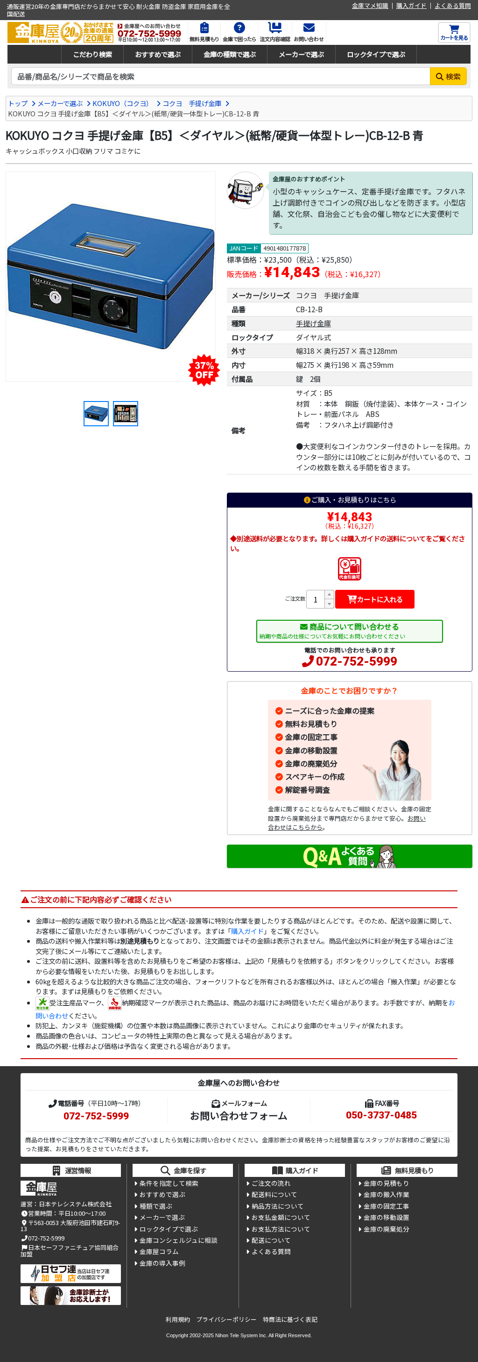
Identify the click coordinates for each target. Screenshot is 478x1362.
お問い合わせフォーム (239, 1115)
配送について (271, 1240)
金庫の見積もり (386, 1183)
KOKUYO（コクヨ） (122, 103)
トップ (18, 103)
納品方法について (278, 1206)
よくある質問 (453, 6)
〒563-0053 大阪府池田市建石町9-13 (70, 1225)
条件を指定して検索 (169, 1183)
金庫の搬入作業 (386, 1194)
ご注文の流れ (271, 1183)
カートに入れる (380, 599)
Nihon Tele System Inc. (241, 1335)
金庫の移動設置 (311, 750)
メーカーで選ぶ (301, 54)
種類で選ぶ (156, 1206)
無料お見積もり (311, 723)
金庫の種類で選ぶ (230, 54)
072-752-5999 (356, 661)
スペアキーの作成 (314, 776)
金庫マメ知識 (370, 6)
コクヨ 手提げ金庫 (191, 103)
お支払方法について (281, 1228)
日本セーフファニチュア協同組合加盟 (70, 1250)
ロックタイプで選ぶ (376, 54)
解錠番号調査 (307, 789)
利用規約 (178, 1319)
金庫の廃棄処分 (311, 763)
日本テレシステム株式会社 (75, 1203)
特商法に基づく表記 (290, 1319)
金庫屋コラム (159, 1251)
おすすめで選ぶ (158, 54)
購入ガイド (411, 6)
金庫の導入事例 (162, 1263)
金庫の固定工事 (311, 736)
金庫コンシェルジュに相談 (179, 1240)
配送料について (274, 1194)
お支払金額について (281, 1217)
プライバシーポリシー (226, 1319)
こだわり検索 (92, 54)
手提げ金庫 (313, 323)
